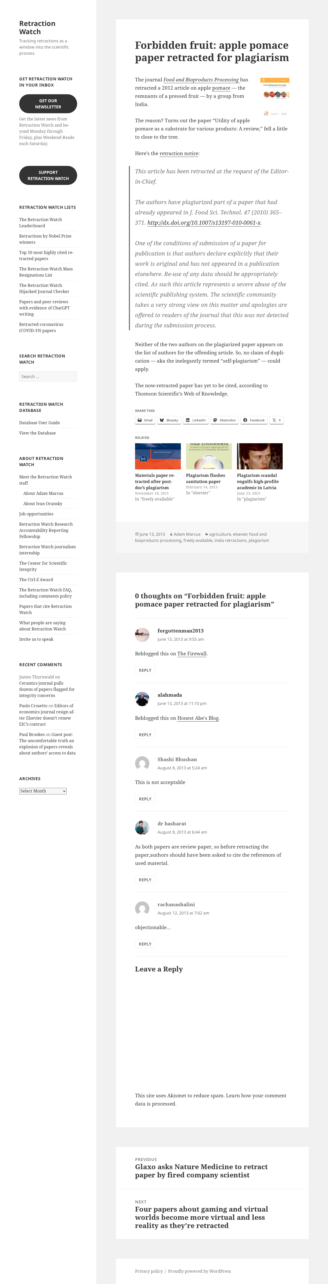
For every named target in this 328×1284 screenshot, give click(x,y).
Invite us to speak (36, 639)
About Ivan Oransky (42, 503)
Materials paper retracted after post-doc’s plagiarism (155, 481)
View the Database (37, 433)
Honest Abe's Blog (198, 718)
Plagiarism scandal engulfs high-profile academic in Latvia (258, 481)
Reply (145, 670)
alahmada (170, 695)
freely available (197, 540)
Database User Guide (39, 423)
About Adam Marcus (43, 493)
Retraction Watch (37, 27)
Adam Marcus (187, 534)
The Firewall (192, 653)
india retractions (230, 540)
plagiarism (259, 540)
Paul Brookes (32, 734)
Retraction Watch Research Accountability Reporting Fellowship (46, 530)
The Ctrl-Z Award (36, 579)
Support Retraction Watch (48, 175)
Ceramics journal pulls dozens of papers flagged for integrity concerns (47, 689)
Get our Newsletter (48, 104)
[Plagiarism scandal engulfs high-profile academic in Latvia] (260, 456)
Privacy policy (149, 1271)
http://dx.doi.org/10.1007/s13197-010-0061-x (204, 222)
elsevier (240, 534)
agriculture (220, 534)
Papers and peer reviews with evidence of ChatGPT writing (44, 308)
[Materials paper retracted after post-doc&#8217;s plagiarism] (158, 456)
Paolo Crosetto (33, 706)
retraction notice (179, 153)
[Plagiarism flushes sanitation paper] (209, 456)
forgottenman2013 (181, 630)
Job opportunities (36, 514)
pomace (221, 87)
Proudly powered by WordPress (199, 1271)
